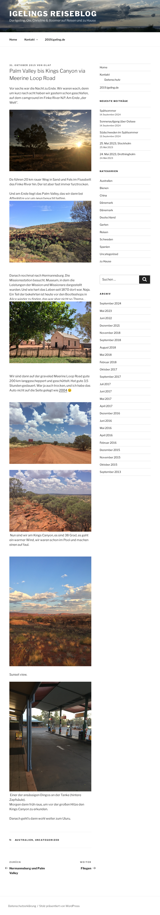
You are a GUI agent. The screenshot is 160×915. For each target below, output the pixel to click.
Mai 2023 (106, 310)
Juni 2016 (106, 420)
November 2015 (110, 457)
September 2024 (110, 303)
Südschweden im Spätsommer (119, 132)
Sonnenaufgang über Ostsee (117, 121)
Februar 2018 (108, 362)
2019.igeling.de (55, 39)
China (103, 195)
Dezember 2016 (110, 413)
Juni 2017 (106, 391)
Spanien (105, 246)
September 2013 (110, 471)
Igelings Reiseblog (53, 13)
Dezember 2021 (110, 325)
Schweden (106, 239)
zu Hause (105, 261)
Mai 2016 (106, 428)
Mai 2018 (106, 354)
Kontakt (29, 39)
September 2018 (110, 340)
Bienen (104, 188)
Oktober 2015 (108, 464)
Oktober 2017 (108, 369)
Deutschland (108, 217)
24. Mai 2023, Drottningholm (117, 154)
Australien (24, 840)
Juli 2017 (105, 384)
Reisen (104, 232)
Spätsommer (108, 110)
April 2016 (106, 435)
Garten (104, 224)
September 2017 (110, 376)
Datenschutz (112, 79)
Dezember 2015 (110, 450)
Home (13, 39)
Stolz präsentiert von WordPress (59, 906)
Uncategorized (47, 840)
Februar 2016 (108, 442)
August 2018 (108, 347)
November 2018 (110, 332)
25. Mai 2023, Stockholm (115, 143)
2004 (63, 390)
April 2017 (106, 406)
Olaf (47, 65)
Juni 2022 (106, 318)
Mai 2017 (105, 398)
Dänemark (106, 202)
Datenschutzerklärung (22, 906)
